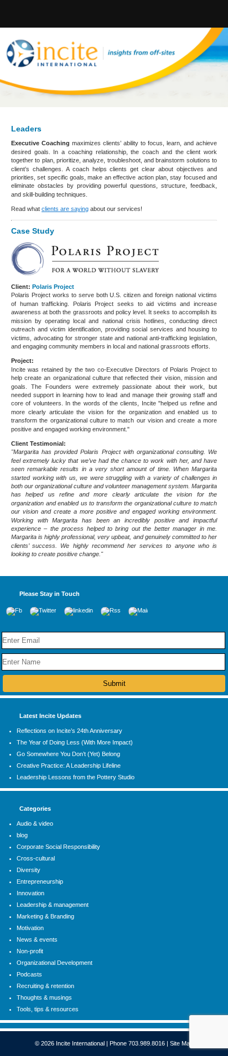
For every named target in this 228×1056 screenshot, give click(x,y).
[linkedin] (78, 610)
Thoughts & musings (44, 997)
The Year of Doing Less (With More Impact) (75, 742)
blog (22, 835)
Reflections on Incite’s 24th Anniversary (69, 730)
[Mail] (138, 610)
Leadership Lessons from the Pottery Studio (75, 777)
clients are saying (65, 208)
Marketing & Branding (45, 916)
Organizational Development (54, 962)
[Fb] (14, 610)
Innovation (30, 893)
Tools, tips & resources (48, 1009)
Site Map (181, 1043)
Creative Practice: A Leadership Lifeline (69, 765)
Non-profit (30, 951)
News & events (37, 939)
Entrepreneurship (40, 881)
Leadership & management (53, 904)
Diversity (28, 870)
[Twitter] (43, 610)
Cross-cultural (36, 858)
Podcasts (29, 974)
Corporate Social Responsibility (58, 846)
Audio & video (35, 823)
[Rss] (111, 610)
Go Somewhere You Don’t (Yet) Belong (68, 754)
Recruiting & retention (45, 986)
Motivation (30, 928)
